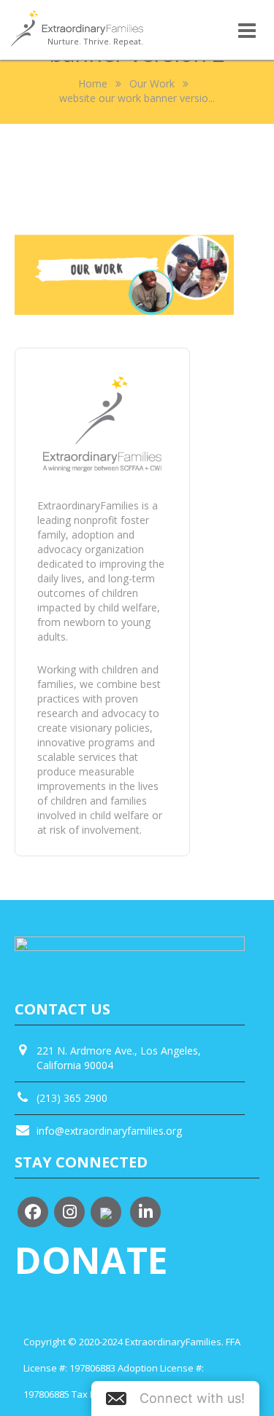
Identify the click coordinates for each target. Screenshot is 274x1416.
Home (92, 83)
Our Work (152, 83)
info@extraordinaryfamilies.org (109, 1131)
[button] (175, 1398)
